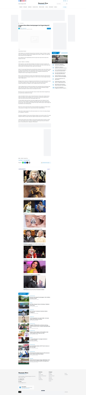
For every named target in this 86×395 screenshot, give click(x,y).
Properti (50, 380)
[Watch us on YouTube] (24, 0)
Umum (66, 373)
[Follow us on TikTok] (25, 0)
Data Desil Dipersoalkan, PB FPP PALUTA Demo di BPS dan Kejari (39, 346)
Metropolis (21, 23)
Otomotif (50, 377)
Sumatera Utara (32, 295)
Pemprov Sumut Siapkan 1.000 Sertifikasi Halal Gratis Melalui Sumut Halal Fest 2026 (39, 333)
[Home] (18, 23)
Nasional (31, 337)
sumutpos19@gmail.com (22, 382)
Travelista (66, 374)
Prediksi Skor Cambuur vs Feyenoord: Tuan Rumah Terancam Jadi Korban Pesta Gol (60, 68)
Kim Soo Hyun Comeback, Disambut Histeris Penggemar (38, 312)
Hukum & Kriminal (51, 375)
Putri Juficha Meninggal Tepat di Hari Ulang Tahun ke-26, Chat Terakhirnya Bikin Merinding (60, 73)
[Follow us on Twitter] (20, 0)
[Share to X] (27, 162)
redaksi (40, 373)
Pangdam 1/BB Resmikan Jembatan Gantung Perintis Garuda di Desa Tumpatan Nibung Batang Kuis (40, 326)
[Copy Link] (29, 162)
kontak (40, 377)
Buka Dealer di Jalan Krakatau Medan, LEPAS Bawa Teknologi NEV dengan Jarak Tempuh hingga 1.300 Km (61, 85)
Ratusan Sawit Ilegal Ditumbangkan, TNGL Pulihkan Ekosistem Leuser (40, 298)
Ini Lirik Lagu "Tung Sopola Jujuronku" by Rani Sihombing (59, 65)
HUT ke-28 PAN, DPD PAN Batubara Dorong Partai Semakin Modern (60, 70)
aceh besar (20, 160)
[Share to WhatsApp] (23, 162)
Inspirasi (31, 302)
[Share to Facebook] (25, 162)
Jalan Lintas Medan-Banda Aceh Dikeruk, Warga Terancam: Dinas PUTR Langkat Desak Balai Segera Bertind (59, 62)
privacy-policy (41, 374)
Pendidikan (50, 374)
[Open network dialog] (64, 1)
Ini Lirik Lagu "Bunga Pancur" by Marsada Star (60, 79)
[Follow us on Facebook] (19, 0)
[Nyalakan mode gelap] (67, 1)
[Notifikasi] (65, 1)
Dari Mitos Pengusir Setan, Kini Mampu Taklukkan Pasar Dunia (39, 305)
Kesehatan (50, 378)
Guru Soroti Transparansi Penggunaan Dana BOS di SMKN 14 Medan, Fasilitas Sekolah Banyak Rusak (60, 88)
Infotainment (32, 309)
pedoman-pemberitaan (42, 375)
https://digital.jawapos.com (25, 388)
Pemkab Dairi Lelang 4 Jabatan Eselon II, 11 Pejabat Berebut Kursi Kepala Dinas (60, 82)
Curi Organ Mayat (26, 160)
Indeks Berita (41, 379)
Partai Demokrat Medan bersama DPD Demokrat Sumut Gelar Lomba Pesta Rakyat (39, 353)
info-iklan (40, 378)
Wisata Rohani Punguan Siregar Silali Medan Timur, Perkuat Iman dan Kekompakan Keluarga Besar (40, 360)
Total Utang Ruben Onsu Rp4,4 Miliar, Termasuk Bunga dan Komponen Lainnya (39, 319)
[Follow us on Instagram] (22, 0)
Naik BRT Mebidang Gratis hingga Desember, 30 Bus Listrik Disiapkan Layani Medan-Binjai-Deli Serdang (60, 76)
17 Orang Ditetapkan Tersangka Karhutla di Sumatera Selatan (38, 339)
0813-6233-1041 (20, 380)
